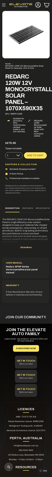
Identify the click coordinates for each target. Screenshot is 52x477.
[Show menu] (4, 5)
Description (12, 208)
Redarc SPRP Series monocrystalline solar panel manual (22, 269)
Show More (26, 247)
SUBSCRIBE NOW (26, 348)
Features (27, 208)
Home (8, 64)
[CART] (46, 5)
